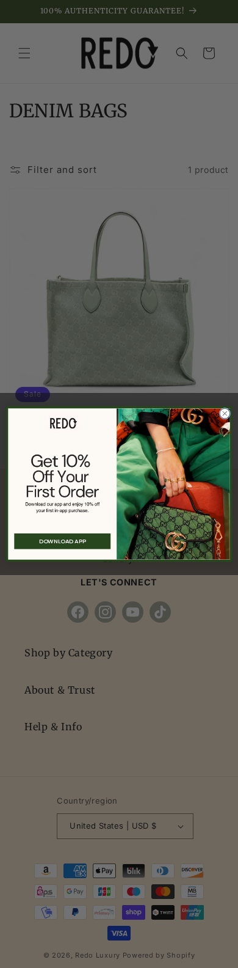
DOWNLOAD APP (62, 541)
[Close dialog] (225, 413)
